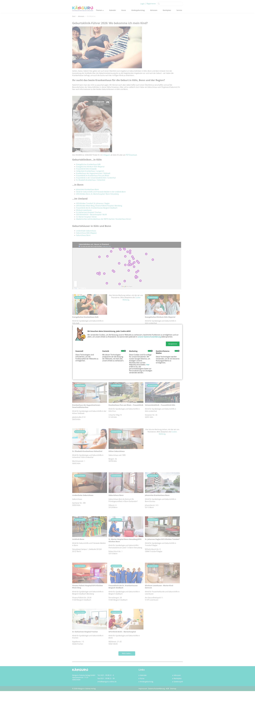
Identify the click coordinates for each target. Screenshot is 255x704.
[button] (172, 344)
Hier (147, 365)
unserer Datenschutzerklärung (149, 337)
